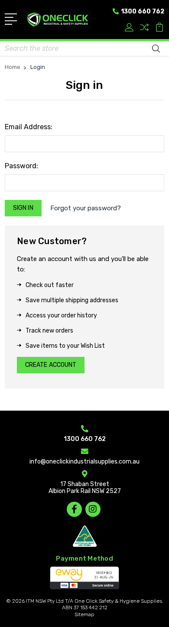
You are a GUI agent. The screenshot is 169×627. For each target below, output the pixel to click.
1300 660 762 (142, 11)
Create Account (50, 365)
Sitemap (84, 614)
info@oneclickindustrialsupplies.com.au (84, 461)
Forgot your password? (85, 208)
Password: (21, 166)
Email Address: (28, 127)
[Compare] (144, 28)
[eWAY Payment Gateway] (84, 577)
